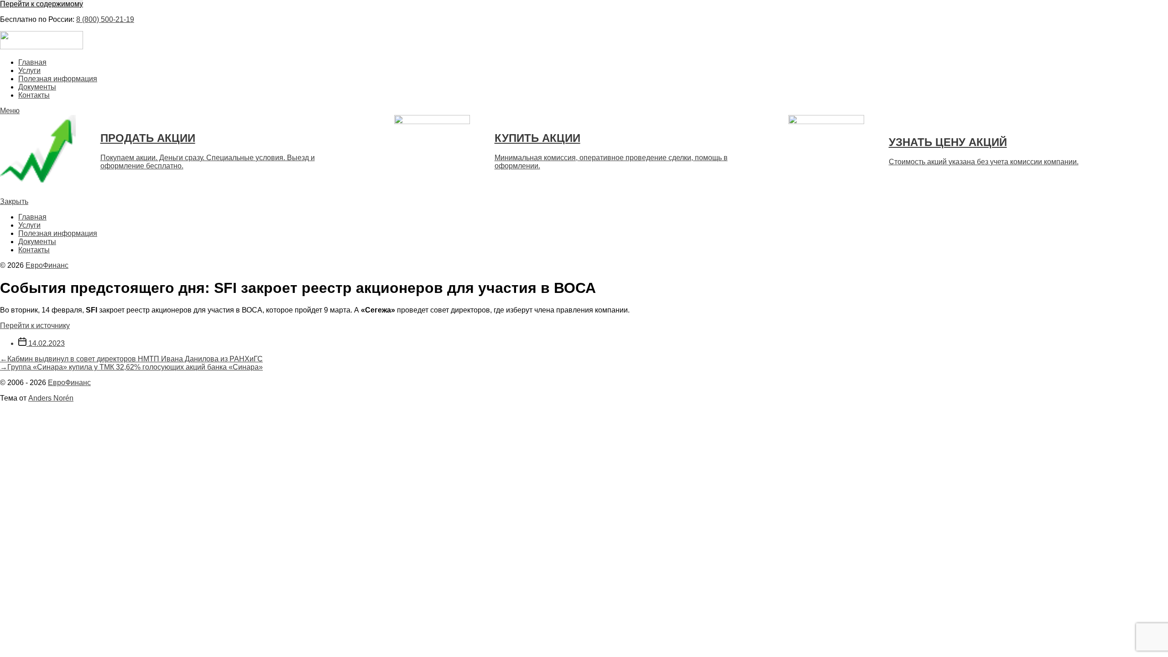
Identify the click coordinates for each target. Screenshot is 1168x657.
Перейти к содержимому (41, 4)
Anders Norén (50, 398)
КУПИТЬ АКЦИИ (537, 138)
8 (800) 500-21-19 (105, 19)
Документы (37, 87)
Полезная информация (57, 79)
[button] (584, 111)
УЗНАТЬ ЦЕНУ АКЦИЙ (948, 142)
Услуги (29, 70)
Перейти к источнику (35, 325)
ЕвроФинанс (47, 265)
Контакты (34, 95)
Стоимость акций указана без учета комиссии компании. (984, 162)
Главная (32, 62)
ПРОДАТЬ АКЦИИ (147, 138)
